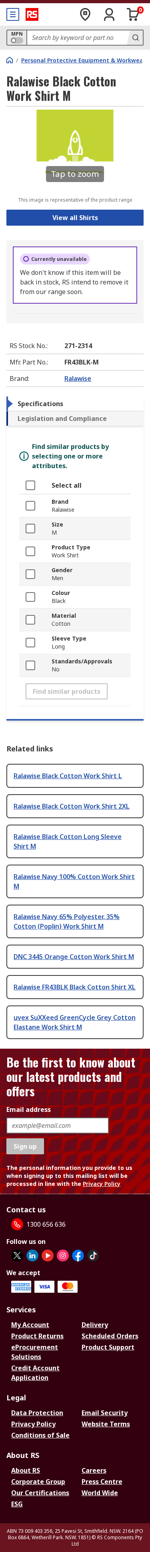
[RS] (32, 14)
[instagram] (63, 1256)
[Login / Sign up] (109, 14)
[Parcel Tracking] (85, 14)
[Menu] (12, 14)
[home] (9, 60)
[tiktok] (93, 1256)
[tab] (75, 404)
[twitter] (17, 1256)
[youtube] (48, 1256)
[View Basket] (133, 14)
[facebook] (78, 1256)
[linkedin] (32, 1256)
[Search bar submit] (135, 37)
